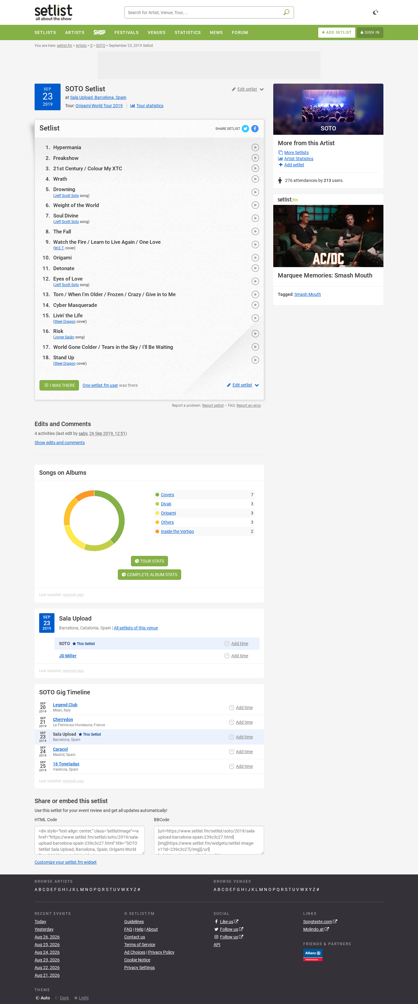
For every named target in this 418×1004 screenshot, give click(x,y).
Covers (167, 494)
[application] (328, 236)
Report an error (249, 405)
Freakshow (66, 158)
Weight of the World (76, 205)
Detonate (63, 268)
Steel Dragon (65, 321)
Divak (166, 503)
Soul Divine (65, 216)
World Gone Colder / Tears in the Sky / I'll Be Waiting (113, 347)
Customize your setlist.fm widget (66, 862)
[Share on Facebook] (255, 128)
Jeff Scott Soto (66, 196)
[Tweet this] (246, 128)
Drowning (64, 189)
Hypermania (67, 147)
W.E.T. (59, 248)
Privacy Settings (139, 967)
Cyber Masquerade (75, 305)
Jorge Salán (64, 337)
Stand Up (63, 357)
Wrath (60, 179)
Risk (58, 331)
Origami (62, 258)
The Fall (62, 231)
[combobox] (209, 12)
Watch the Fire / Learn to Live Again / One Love (107, 242)
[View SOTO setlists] (328, 103)
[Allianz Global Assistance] (313, 954)
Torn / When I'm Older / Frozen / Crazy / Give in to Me (114, 294)
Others (167, 522)
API (217, 944)
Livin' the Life (68, 315)
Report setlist (213, 405)
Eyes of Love (68, 279)
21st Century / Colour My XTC (87, 168)
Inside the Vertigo (177, 531)
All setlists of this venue (136, 627)
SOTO (74, 89)
